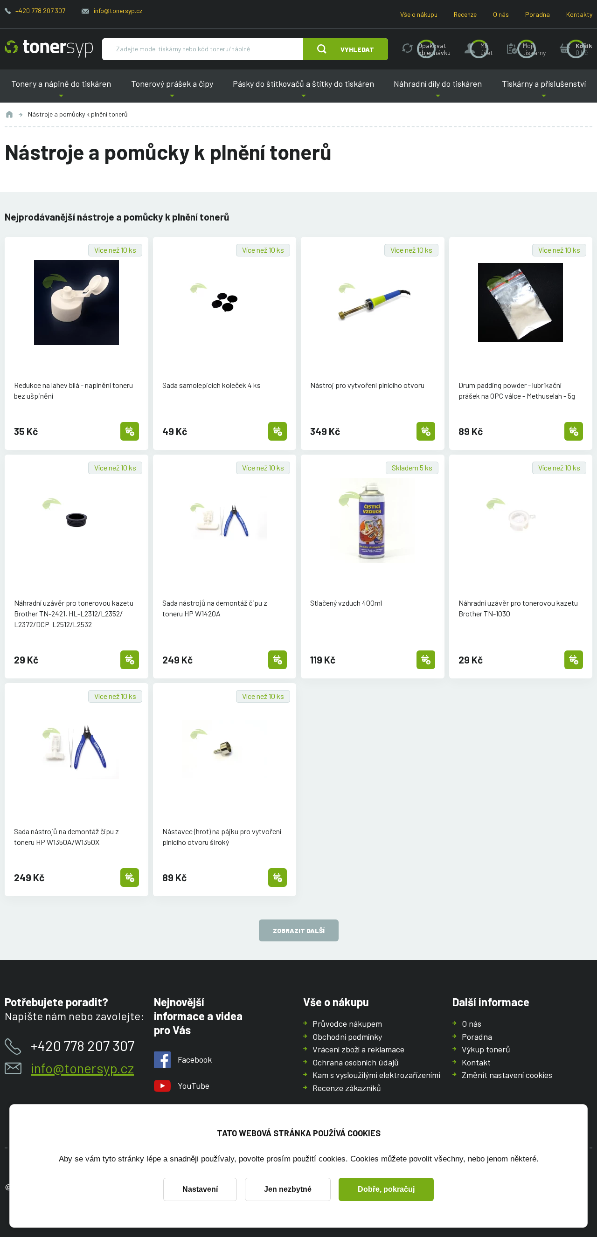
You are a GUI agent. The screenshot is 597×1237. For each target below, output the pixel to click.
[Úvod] (9, 114)
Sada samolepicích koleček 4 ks (211, 384)
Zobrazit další (299, 930)
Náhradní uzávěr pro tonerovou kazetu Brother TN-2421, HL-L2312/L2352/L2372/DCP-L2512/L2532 (73, 613)
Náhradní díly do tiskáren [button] (438, 90)
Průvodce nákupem (347, 1023)
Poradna (537, 14)
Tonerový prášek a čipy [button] (171, 90)
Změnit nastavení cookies (507, 1075)
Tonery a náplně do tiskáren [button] (64, 90)
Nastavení (200, 1189)
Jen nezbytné (288, 1189)
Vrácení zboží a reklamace (358, 1049)
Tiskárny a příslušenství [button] (540, 90)
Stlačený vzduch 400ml (346, 602)
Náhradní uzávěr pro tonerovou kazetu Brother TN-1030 (518, 608)
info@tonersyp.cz (118, 10)
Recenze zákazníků (346, 1088)
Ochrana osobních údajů (355, 1062)
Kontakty (579, 14)
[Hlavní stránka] (49, 49)
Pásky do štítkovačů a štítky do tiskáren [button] (303, 90)
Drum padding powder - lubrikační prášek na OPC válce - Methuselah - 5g (516, 390)
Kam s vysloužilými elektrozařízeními (376, 1075)
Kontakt (476, 1062)
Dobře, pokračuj (386, 1189)
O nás (501, 14)
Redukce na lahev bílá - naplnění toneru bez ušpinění (73, 390)
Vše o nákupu (418, 14)
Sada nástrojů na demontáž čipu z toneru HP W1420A (214, 608)
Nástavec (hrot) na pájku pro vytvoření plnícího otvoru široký (221, 836)
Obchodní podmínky (347, 1036)
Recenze (465, 14)
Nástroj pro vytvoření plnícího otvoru (367, 384)
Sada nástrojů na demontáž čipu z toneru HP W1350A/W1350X (66, 836)
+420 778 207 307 (40, 10)
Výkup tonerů (486, 1049)
